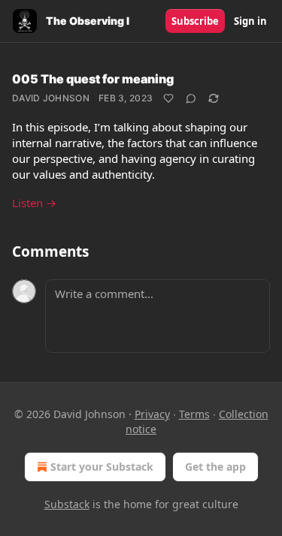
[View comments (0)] (191, 98)
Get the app (215, 466)
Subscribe (195, 21)
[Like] (168, 98)
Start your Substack (101, 466)
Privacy (152, 414)
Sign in (250, 21)
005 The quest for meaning (93, 78)
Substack (66, 504)
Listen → (34, 202)
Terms (194, 414)
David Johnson (50, 98)
